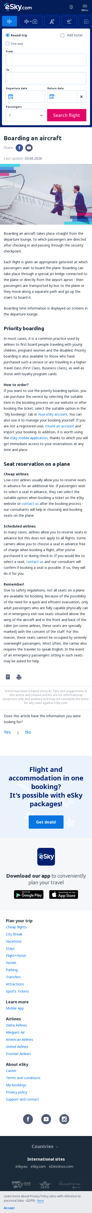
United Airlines (17, 1046)
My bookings (16, 1085)
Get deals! (46, 822)
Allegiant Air (15, 1032)
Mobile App (15, 1008)
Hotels (11, 962)
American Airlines (19, 1039)
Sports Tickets (17, 991)
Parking (12, 969)
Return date (55, 88)
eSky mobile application (29, 437)
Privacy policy (16, 1092)
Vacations (14, 941)
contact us (30, 503)
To (7, 70)
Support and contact (22, 1099)
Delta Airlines (16, 1025)
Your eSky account (52, 414)
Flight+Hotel (16, 955)
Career (11, 1070)
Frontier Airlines (18, 1053)
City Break (14, 934)
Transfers (13, 977)
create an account (59, 426)
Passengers (14, 107)
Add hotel (74, 35)
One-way (17, 44)
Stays (10, 948)
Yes (7, 732)
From (9, 51)
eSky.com (38, 1166)
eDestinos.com (61, 1166)
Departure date (16, 88)
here (40, 1200)
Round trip (19, 35)
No (28, 732)
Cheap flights (16, 927)
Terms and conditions (23, 1077)
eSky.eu (21, 1166)
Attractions (15, 984)
